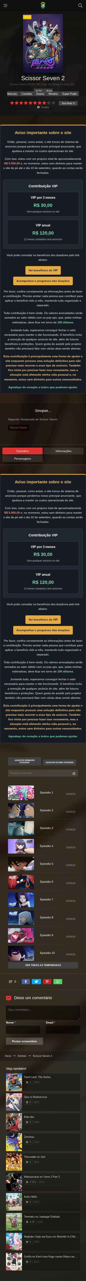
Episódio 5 (46, 863)
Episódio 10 (47, 952)
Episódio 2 (46, 810)
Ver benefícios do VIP (43, 270)
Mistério (53, 93)
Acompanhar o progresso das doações (43, 280)
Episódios (22, 451)
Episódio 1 (46, 792)
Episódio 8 (46, 917)
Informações (63, 451)
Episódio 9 (46, 935)
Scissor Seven (18, 427)
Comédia (27, 93)
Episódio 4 (46, 846)
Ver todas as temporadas (43, 965)
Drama (40, 93)
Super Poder (69, 93)
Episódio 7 (46, 899)
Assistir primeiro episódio (25, 761)
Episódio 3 (46, 828)
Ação (39, 91)
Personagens (22, 458)
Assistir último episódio (60, 762)
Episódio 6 (46, 881)
